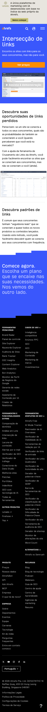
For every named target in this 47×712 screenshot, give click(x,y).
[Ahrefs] (8, 28)
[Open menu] (42, 28)
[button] (26, 29)
